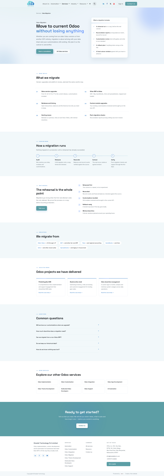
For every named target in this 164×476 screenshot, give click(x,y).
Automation (68, 446)
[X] (110, 3)
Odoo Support (88, 389)
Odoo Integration (89, 382)
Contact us (82, 425)
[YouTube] (114, 3)
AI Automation (112, 389)
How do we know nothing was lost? (48, 349)
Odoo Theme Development (46, 389)
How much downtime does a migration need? (51, 331)
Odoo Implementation (44, 382)
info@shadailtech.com (113, 456)
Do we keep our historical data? (46, 343)
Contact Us (131, 4)
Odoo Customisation (67, 382)
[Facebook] (107, 3)
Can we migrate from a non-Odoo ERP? (48, 337)
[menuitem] (46, 4)
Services (38, 13)
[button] (95, 4)
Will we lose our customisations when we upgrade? (53, 325)
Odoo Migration (69, 455)
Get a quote (112, 464)
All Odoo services (62, 51)
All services (89, 446)
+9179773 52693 (112, 459)
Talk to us (42, 208)
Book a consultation (45, 51)
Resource (88, 449)
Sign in (120, 4)
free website (133, 473)
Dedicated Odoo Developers (66, 390)
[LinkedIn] (103, 3)
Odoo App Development (115, 382)
